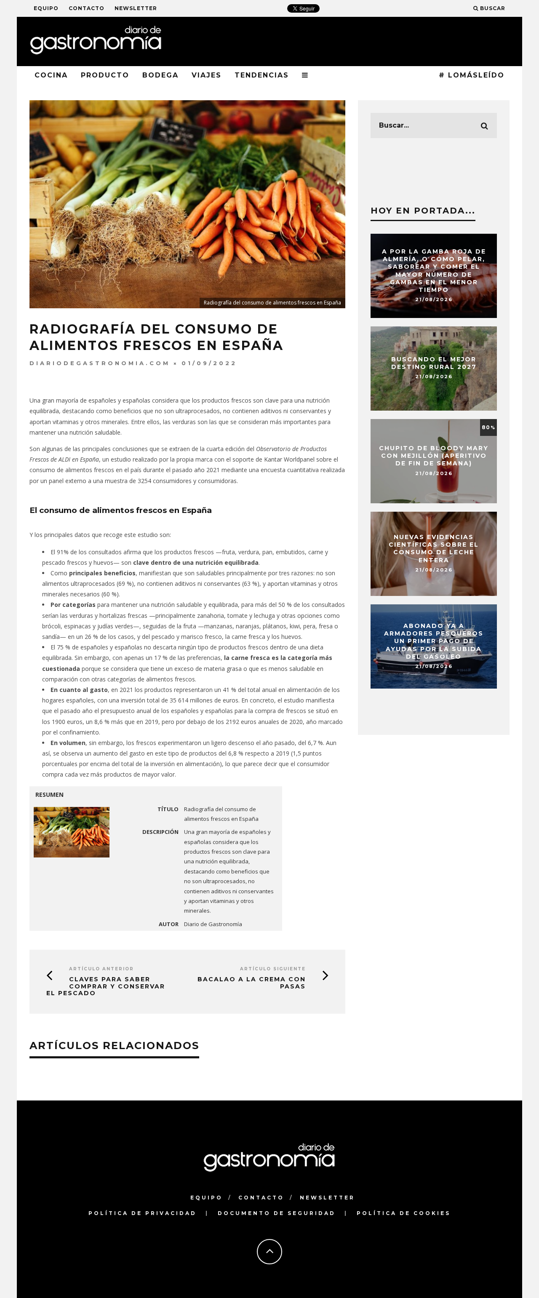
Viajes (206, 75)
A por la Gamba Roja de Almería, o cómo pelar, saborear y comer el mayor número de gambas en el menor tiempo (434, 271)
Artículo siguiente (273, 969)
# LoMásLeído (471, 75)
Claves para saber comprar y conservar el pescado (105, 986)
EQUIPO (46, 8)
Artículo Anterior (101, 969)
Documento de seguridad (277, 1213)
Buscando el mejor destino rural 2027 (434, 363)
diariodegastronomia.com (99, 363)
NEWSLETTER (136, 8)
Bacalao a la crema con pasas (251, 982)
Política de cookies (404, 1213)
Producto (105, 75)
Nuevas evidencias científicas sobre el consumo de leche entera (434, 548)
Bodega (160, 75)
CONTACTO (86, 8)
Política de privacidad (142, 1213)
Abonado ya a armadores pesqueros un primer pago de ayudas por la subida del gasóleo (433, 641)
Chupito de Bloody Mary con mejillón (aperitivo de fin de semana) (433, 455)
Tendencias (262, 75)
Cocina (51, 75)
